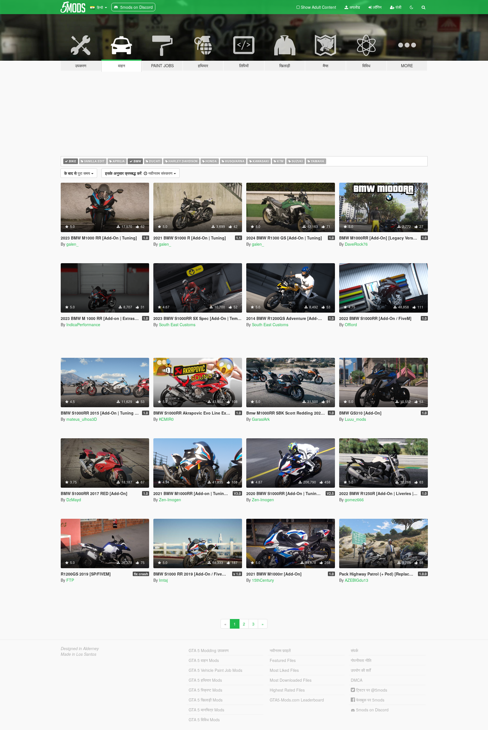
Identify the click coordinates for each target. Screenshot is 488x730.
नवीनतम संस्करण (139, 173)
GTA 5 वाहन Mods (204, 660)
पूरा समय (77, 173)
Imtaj (163, 580)
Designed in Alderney (80, 648)
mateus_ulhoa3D (81, 419)
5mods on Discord (372, 709)
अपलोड (354, 7)
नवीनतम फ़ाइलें (280, 650)
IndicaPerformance (83, 324)
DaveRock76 (356, 244)
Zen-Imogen (170, 499)
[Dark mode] (411, 7)
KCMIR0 (166, 419)
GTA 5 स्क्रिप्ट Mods (205, 690)
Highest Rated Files (287, 690)
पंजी (398, 7)
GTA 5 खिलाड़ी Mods (206, 700)
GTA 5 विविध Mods (204, 719)
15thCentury (263, 580)
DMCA (356, 680)
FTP (70, 580)
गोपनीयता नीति (361, 660)
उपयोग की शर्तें (361, 670)
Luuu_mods (355, 419)
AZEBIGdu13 (356, 580)
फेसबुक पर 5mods (369, 700)
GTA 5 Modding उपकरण (209, 650)
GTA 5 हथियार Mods (205, 680)
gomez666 (354, 499)
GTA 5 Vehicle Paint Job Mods (215, 670)
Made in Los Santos (78, 654)
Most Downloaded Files (290, 680)
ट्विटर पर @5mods (371, 690)
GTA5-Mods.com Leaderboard (297, 700)
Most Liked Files (284, 670)
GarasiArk (261, 419)
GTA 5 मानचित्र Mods (206, 709)
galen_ (72, 244)
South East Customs (177, 324)
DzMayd (73, 499)
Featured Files (283, 660)
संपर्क (354, 650)
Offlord (351, 324)
